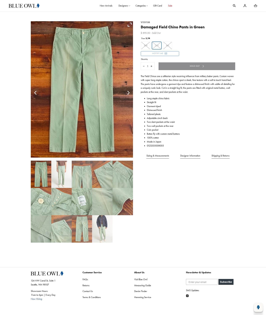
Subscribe (226, 282)
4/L (167, 45)
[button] (234, 6)
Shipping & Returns (221, 155)
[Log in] (245, 6)
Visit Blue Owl (140, 279)
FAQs (85, 279)
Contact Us (88, 291)
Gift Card (157, 5)
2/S (145, 45)
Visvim (145, 22)
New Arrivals (106, 5)
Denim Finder (140, 291)
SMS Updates (192, 290)
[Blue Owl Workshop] (24, 5)
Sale (170, 5)
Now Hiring (36, 299)
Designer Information (190, 155)
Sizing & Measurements (157, 155)
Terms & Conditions (92, 297)
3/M (157, 45)
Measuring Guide (142, 285)
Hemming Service (142, 297)
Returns (86, 285)
